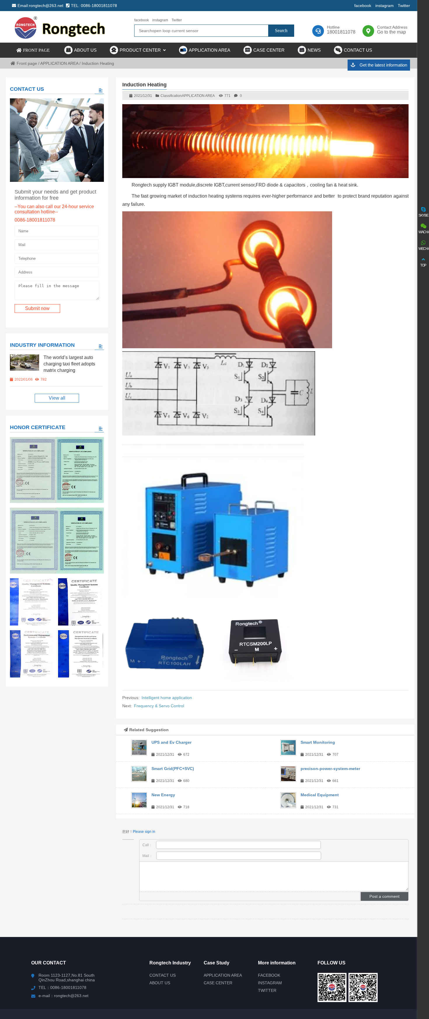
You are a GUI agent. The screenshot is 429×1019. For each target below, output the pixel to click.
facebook (362, 5)
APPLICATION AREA (198, 96)
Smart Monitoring (318, 742)
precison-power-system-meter (330, 768)
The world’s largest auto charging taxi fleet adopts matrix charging (69, 364)
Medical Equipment (320, 794)
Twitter (404, 5)
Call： (147, 845)
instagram (384, 5)
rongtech (60, 26)
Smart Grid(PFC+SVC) (172, 768)
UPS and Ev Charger (171, 742)
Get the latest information (382, 64)
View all (57, 398)
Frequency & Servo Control (159, 705)
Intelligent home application (167, 697)
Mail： (148, 856)
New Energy (163, 794)
